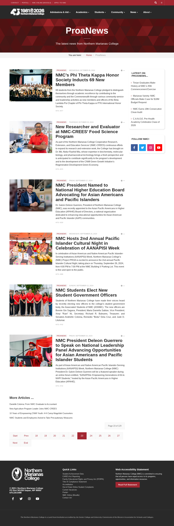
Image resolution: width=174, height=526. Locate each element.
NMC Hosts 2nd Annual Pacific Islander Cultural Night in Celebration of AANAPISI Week (87, 243)
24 (91, 436)
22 (73, 436)
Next (15, 443)
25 (100, 436)
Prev (26, 436)
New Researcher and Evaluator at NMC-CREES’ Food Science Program (88, 131)
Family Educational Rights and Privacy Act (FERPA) (83, 479)
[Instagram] (150, 147)
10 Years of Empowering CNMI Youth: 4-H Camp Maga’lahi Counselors (41, 413)
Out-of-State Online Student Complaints (78, 487)
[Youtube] (158, 147)
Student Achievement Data (73, 474)
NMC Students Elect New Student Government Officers (86, 292)
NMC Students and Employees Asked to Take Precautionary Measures (41, 418)
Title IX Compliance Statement (75, 482)
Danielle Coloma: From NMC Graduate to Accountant (33, 404)
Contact (15, 3)
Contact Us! (67, 498)
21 (64, 436)
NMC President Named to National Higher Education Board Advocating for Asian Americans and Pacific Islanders (90, 192)
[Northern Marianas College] (27, 12)
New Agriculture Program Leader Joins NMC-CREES (33, 408)
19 (45, 436)
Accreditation (68, 484)
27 (118, 436)
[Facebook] (134, 147)
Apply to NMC (60, 3)
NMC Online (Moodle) (41, 3)
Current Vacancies (70, 490)
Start (15, 436)
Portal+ (25, 3)
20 (54, 436)
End (26, 443)
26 (109, 436)
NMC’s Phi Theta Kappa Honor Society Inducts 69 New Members (87, 80)
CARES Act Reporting (71, 476)
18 (36, 436)
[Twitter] (142, 147)
